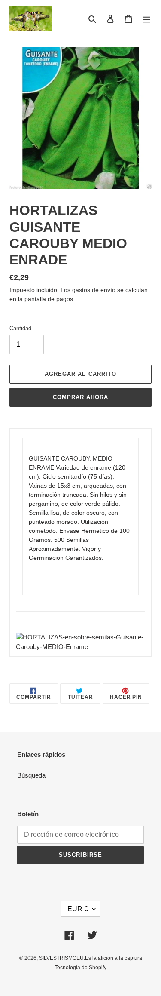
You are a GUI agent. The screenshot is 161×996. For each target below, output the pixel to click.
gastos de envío (93, 289)
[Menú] (146, 18)
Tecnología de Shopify (80, 968)
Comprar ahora (81, 397)
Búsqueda (31, 775)
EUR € (77, 909)
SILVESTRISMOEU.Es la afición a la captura (90, 958)
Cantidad (20, 328)
